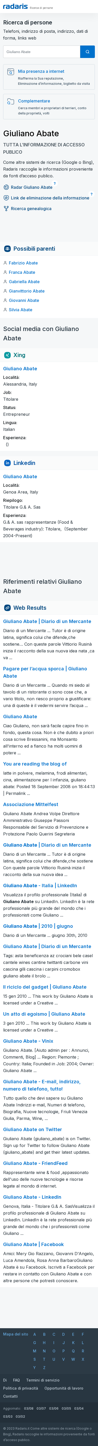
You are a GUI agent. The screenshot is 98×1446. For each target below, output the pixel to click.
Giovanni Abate (24, 300)
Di (5, 1380)
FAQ (16, 1380)
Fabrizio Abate (23, 262)
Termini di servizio (43, 1380)
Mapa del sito (15, 1334)
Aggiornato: (12, 1408)
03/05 (66, 1408)
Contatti (10, 1396)
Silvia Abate (20, 309)
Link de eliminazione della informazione (50, 197)
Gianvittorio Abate (27, 291)
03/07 (41, 1408)
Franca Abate (22, 272)
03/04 (79, 1408)
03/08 (28, 1408)
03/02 (20, 1416)
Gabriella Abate (24, 281)
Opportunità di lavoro (63, 1388)
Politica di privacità (20, 1388)
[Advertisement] (49, 230)
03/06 (54, 1408)
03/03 (8, 1416)
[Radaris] (15, 6)
